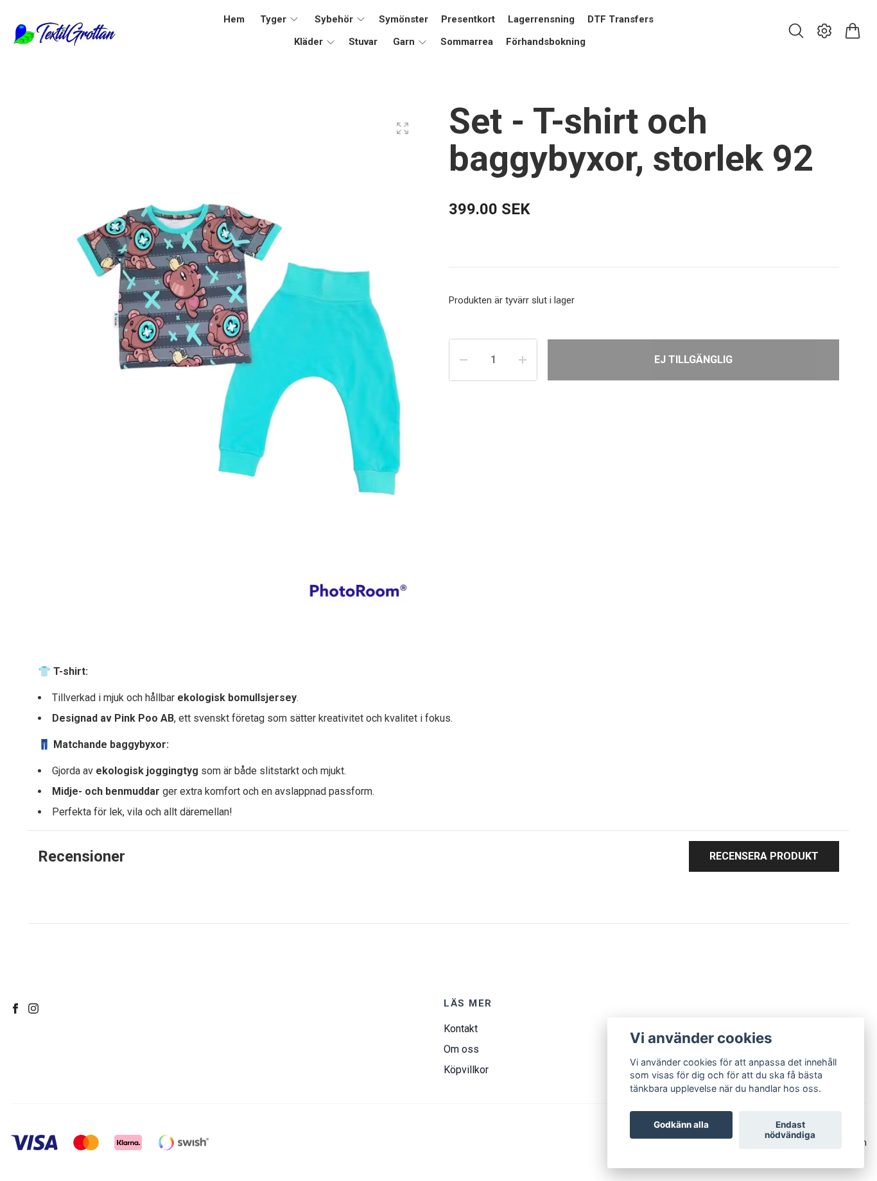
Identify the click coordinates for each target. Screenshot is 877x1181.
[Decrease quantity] (463, 359)
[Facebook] (15, 1008)
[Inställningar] (824, 31)
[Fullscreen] (402, 128)
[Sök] (796, 31)
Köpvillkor (466, 1070)
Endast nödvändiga (790, 1130)
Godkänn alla (681, 1125)
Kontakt (461, 1029)
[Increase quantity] (522, 359)
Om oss (461, 1049)
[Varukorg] (852, 31)
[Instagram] (33, 1008)
